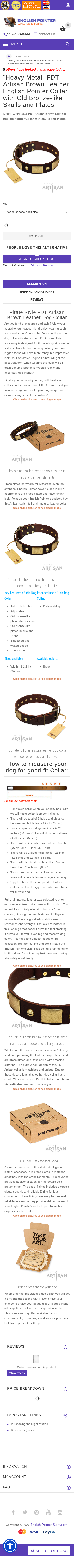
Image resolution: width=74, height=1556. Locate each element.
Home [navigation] (9, 56)
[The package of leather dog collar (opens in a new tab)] (37, 1123)
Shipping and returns (36, 291)
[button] (67, 44)
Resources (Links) (23, 1430)
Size (6, 204)
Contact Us (46, 34)
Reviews (36, 299)
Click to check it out (37, 259)
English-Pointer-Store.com (48, 1524)
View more (17, 1372)
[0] (63, 30)
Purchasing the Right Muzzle (29, 1424)
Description (37, 283)
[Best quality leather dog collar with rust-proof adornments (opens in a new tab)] (37, 434)
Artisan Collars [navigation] (22, 56)
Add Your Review (41, 265)
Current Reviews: (14, 265)
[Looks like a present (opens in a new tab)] (37, 1250)
